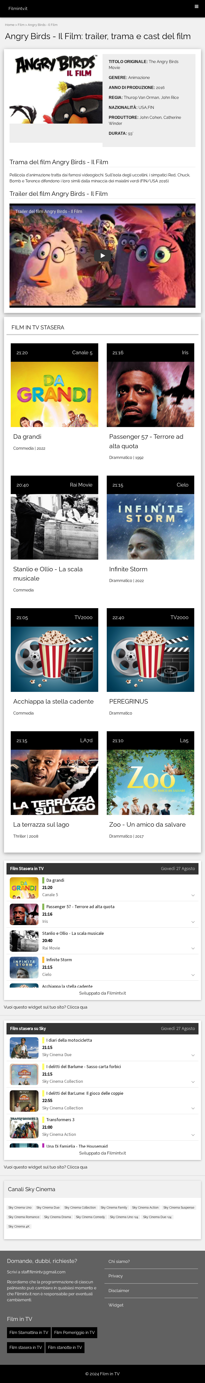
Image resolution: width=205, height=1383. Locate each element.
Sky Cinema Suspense (179, 1207)
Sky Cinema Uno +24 (124, 1217)
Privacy (115, 1275)
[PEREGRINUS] (150, 659)
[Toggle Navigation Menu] (196, 6)
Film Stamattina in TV (29, 1332)
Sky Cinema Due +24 (157, 1217)
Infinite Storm (128, 569)
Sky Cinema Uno (20, 1207)
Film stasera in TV (26, 1347)
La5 (184, 740)
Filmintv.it (18, 8)
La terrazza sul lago (41, 824)
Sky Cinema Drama (57, 1217)
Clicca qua (77, 1007)
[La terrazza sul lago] (54, 782)
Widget (116, 1305)
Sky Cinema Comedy (90, 1217)
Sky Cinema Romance (23, 1217)
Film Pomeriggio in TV (74, 1332)
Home (9, 25)
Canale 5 (82, 353)
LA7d (86, 740)
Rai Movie (81, 485)
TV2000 (83, 617)
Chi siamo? (119, 1261)
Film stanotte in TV (65, 1347)
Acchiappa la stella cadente (53, 701)
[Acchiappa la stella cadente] (54, 659)
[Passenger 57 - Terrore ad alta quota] (150, 394)
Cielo (182, 485)
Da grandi (27, 436)
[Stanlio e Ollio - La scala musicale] (54, 526)
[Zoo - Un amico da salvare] (150, 782)
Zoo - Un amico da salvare (147, 824)
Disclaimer (118, 1290)
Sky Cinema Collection (80, 1207)
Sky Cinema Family (114, 1207)
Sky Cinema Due (48, 1207)
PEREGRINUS (128, 701)
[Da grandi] (54, 394)
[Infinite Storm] (150, 526)
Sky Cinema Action (145, 1207)
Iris (185, 353)
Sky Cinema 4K (19, 1226)
